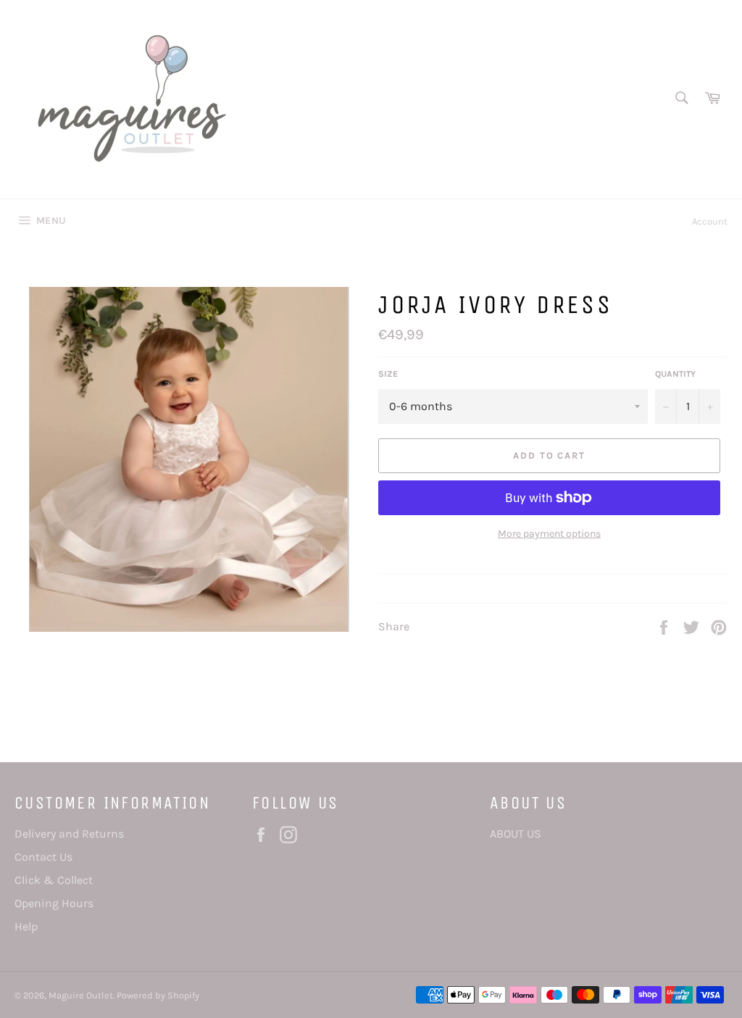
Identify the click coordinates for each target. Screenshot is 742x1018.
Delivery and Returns (69, 833)
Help (26, 926)
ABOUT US (515, 833)
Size (388, 374)
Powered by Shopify (158, 995)
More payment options (549, 533)
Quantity (675, 374)
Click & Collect (53, 880)
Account (710, 221)
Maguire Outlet (81, 995)
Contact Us (43, 857)
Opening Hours (53, 903)
